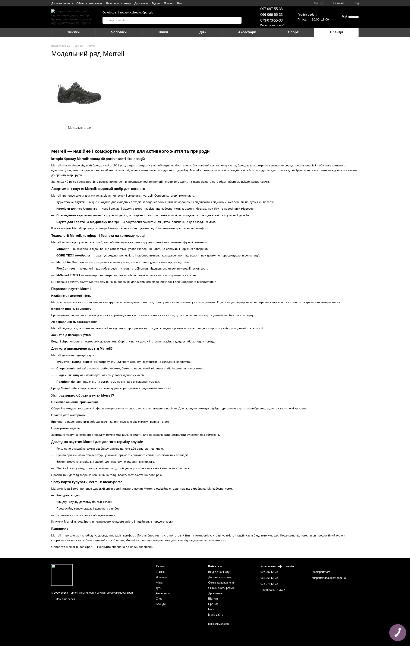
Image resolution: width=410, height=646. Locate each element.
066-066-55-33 (271, 14)
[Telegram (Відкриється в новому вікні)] (194, 3)
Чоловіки (119, 32)
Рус (322, 3)
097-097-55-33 (271, 9)
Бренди (336, 32)
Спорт (293, 32)
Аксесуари (247, 32)
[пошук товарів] (238, 20)
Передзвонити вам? (272, 25)
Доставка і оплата (62, 3)
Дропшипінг (141, 3)
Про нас (169, 3)
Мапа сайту (215, 614)
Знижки (73, 32)
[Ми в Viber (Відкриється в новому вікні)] (199, 3)
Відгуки (156, 3)
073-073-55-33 (271, 20)
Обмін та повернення (89, 3)
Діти (202, 32)
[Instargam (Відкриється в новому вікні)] (188, 3)
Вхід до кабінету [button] (219, 571)
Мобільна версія (65, 599)
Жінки (163, 32)
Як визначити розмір (118, 3)
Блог (180, 3)
